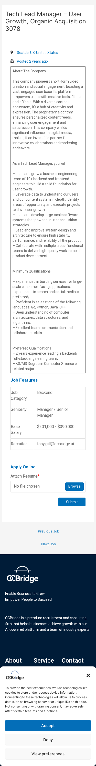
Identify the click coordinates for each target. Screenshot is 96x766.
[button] (88, 675)
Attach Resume (24, 476)
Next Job (48, 544)
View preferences (48, 753)
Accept (48, 725)
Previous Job (48, 531)
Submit (72, 502)
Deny (48, 739)
